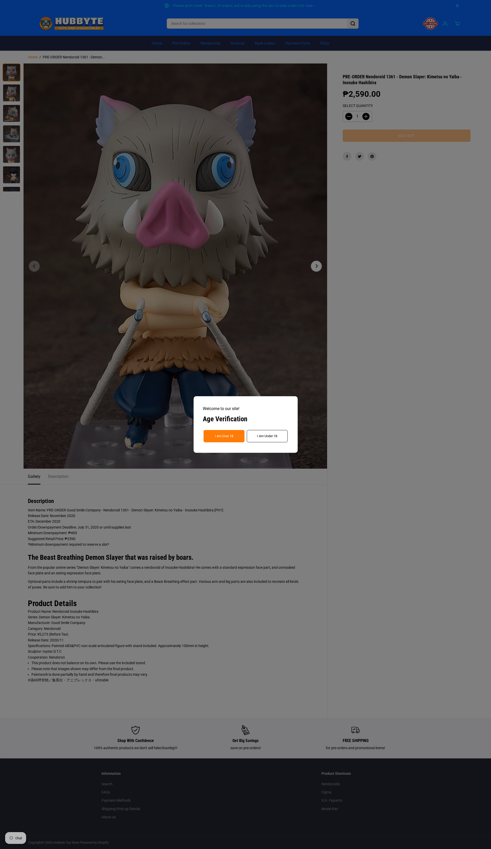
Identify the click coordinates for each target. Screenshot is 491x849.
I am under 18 (267, 436)
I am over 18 (224, 436)
